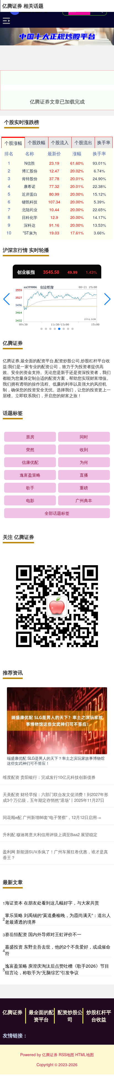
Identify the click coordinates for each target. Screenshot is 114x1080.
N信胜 (29, 163)
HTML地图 (84, 1054)
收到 (84, 449)
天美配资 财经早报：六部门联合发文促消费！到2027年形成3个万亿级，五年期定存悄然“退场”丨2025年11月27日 (55, 797)
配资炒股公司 (70, 1016)
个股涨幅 (13, 143)
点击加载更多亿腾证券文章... (57, 101)
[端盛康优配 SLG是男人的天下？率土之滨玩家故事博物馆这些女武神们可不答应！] (57, 720)
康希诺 (29, 186)
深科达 (29, 225)
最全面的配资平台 (41, 1016)
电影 (30, 500)
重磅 (84, 487)
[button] (6, 299)
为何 (84, 462)
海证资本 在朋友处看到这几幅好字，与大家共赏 (52, 903)
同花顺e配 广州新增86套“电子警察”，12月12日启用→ (52, 817)
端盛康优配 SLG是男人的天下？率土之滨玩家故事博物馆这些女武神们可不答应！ (56, 760)
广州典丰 (84, 500)
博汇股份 (29, 171)
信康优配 (30, 462)
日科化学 (29, 217)
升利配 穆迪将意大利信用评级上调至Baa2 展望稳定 (50, 834)
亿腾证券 (12, 1012)
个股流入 (60, 142)
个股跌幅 (36, 142)
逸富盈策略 (30, 475)
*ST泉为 (30, 233)
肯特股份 (29, 178)
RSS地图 (66, 1054)
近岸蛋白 (29, 194)
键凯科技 (29, 202)
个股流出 (83, 142)
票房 (30, 437)
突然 (30, 449)
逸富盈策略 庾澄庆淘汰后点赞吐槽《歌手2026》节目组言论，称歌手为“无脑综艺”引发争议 (57, 969)
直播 (84, 475)
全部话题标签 (57, 513)
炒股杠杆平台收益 (98, 1016)
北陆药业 (29, 209)
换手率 (103, 142)
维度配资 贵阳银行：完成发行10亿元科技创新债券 (49, 777)
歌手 (30, 487)
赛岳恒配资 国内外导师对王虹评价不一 (43, 934)
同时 (84, 437)
